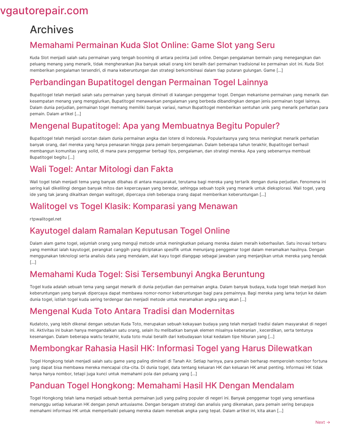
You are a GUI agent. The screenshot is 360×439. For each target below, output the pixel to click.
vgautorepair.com (44, 10)
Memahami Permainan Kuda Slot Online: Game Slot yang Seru (152, 45)
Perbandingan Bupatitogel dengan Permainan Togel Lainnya (149, 82)
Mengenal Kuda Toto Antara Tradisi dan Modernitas (132, 311)
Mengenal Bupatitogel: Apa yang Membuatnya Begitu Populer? (155, 125)
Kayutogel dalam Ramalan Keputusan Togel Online (130, 230)
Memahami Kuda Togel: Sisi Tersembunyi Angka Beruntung (147, 274)
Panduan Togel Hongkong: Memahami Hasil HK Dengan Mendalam (162, 385)
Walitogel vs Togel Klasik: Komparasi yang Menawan (134, 206)
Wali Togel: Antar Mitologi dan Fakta (101, 169)
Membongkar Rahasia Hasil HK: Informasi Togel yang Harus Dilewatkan (171, 348)
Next (322, 422)
